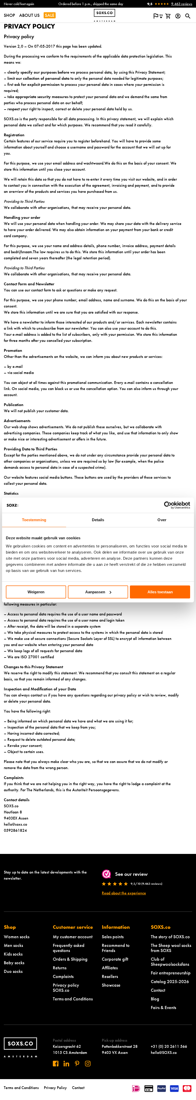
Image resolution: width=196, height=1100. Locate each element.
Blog (155, 999)
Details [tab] (98, 520)
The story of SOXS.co (170, 937)
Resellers (110, 976)
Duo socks (13, 971)
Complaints (63, 976)
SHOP (9, 15)
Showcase (111, 985)
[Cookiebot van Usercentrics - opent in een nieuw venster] (167, 505)
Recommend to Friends (116, 947)
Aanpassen (95, 592)
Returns (59, 968)
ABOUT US (29, 15)
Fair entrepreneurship (171, 973)
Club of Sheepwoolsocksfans (170, 961)
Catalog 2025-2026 (170, 981)
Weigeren (36, 592)
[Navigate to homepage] (104, 15)
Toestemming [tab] (34, 520)
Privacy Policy (55, 1087)
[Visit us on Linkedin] (66, 1063)
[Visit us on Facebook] (55, 1063)
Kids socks (13, 954)
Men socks (13, 945)
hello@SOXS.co (164, 1052)
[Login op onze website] (177, 16)
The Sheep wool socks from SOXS (171, 947)
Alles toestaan (160, 592)
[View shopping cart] (167, 16)
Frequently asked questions (68, 947)
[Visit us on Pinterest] (77, 1063)
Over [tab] (161, 520)
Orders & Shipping (70, 959)
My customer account (72, 937)
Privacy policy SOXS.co (66, 987)
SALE (49, 15)
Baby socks (14, 962)
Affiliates (110, 968)
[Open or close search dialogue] (187, 16)
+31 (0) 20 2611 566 (169, 1046)
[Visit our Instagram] (88, 1063)
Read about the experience (124, 893)
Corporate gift (115, 959)
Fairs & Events (163, 1007)
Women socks (16, 937)
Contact (158, 990)
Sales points (113, 937)
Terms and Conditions (73, 999)
